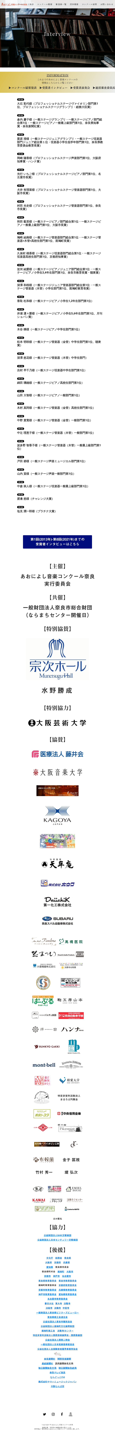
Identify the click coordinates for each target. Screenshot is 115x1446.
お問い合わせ (106, 4)
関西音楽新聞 (64, 1358)
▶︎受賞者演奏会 (80, 88)
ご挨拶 (30, 4)
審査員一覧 (61, 4)
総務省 (58, 1258)
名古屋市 (66, 1276)
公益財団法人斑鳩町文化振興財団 (57, 1326)
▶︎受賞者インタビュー (53, 88)
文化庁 (49, 1258)
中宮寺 (66, 1308)
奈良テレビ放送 (57, 1372)
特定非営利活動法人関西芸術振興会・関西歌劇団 (57, 1335)
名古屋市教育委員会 (57, 1299)
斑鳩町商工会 (48, 1330)
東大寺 (58, 1303)
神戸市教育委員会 (47, 1294)
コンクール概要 (44, 4)
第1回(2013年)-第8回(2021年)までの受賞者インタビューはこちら (57, 541)
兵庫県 (66, 1262)
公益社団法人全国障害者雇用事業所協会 (57, 1349)
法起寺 (49, 1308)
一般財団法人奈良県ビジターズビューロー (57, 1312)
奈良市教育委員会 (68, 1280)
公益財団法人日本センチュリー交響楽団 (57, 1240)
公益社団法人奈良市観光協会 (57, 1321)
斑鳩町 (61, 1271)
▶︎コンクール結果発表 (23, 88)
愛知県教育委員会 (68, 1294)
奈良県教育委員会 (47, 1280)
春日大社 (49, 1303)
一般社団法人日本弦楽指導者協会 (57, 1344)
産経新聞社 (47, 1363)
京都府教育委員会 (68, 1285)
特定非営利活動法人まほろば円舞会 (69, 1097)
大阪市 (69, 1271)
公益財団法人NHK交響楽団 (57, 1235)
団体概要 (74, 4)
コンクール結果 (89, 4)
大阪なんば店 (57, 1386)
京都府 (57, 1262)
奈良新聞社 (49, 1358)
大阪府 (48, 1262)
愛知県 (49, 1267)
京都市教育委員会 (47, 1290)
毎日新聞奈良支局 (47, 1368)
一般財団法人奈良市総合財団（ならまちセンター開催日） (57, 611)
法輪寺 (57, 1308)
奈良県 (67, 1258)
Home (21, 4)
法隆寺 (67, 1303)
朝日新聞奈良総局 (68, 1368)
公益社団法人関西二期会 (57, 1340)
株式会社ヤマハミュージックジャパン (57, 1381)
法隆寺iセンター (65, 1330)
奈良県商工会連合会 (57, 1317)
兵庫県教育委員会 (68, 1290)
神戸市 (56, 1276)
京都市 (47, 1276)
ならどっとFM (57, 1377)
